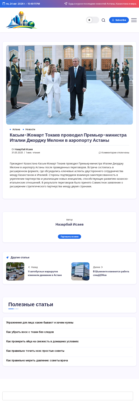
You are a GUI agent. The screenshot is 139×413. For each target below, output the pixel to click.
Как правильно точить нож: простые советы (35, 350)
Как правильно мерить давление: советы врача (37, 360)
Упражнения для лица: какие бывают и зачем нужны (39, 322)
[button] (92, 20)
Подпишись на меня (70, 237)
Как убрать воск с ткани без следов (30, 332)
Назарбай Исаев (24, 149)
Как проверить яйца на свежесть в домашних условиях (42, 341)
